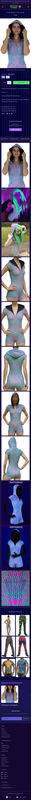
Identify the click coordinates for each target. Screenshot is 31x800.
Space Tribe (12, 106)
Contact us (3, 730)
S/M (3, 77)
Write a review (15, 129)
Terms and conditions (5, 734)
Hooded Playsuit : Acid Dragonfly (9, 705)
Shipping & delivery (5, 745)
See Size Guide (11, 74)
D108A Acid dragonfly (11, 108)
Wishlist (3, 763)
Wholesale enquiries (5, 736)
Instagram (5, 776)
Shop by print (3, 757)
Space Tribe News (5, 761)
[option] (15, 43)
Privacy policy (4, 732)
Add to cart (21, 82)
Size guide (3, 749)
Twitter (4, 774)
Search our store (4, 751)
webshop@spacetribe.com (6, 787)
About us (3, 729)
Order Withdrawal (4, 765)
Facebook (5, 772)
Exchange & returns (5, 747)
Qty (4, 82)
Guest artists (4, 759)
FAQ (2, 743)
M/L (8, 77)
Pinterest (5, 778)
